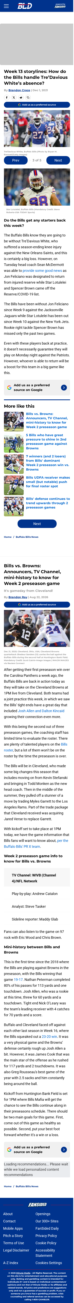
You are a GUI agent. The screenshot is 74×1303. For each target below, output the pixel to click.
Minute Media (23, 1273)
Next (58, 160)
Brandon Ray (17, 597)
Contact (9, 1221)
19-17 (18, 979)
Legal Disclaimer (16, 1250)
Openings (43, 1214)
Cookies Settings (49, 1263)
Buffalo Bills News (27, 536)
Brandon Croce (19, 90)
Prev (15, 160)
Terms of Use (13, 1243)
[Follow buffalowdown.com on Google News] (64, 388)
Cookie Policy (46, 1243)
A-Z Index (10, 1263)
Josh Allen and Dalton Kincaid (41, 711)
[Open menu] (6, 6)
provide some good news (42, 271)
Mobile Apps (13, 1228)
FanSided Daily (47, 1228)
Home (8, 536)
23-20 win (49, 1036)
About (8, 1214)
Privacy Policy (46, 1236)
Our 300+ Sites (47, 1221)
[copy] (28, 97)
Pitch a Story (13, 1236)
